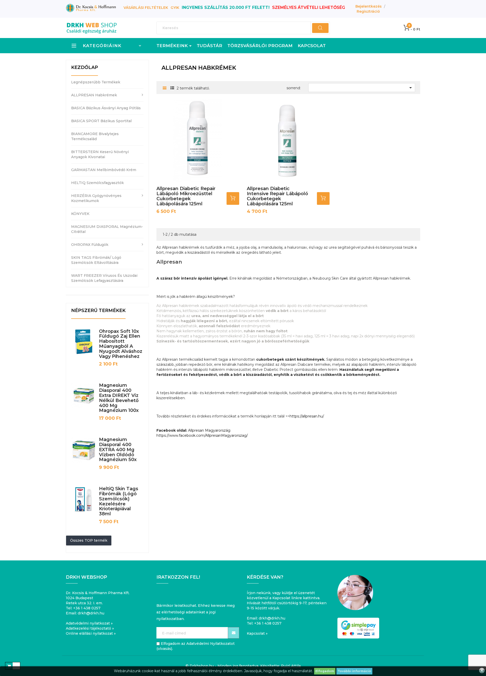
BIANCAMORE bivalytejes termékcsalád (95, 136)
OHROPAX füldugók (89, 244)
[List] (172, 88)
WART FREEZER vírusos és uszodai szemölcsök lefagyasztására (104, 278)
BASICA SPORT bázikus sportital (101, 121)
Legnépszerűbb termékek (95, 82)
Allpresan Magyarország (209, 430)
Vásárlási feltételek (146, 7)
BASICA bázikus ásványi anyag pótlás (106, 108)
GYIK (175, 7)
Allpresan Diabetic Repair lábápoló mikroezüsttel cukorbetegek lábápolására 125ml (185, 196)
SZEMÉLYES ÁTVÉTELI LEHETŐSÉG (308, 7)
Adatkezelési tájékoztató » (90, 628)
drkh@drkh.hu (91, 613)
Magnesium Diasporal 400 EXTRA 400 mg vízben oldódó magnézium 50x (118, 449)
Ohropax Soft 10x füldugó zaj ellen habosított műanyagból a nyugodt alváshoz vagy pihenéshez (120, 343)
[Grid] (164, 88)
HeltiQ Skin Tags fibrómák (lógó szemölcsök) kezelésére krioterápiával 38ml (118, 501)
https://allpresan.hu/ (307, 416)
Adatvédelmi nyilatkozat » (89, 623)
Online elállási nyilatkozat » (91, 633)
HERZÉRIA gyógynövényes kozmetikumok (96, 198)
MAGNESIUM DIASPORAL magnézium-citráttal (107, 229)
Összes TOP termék (88, 540)
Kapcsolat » (257, 633)
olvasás (164, 648)
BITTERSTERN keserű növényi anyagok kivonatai (100, 154)
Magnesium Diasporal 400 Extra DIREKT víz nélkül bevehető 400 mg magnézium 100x (119, 397)
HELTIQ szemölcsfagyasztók (97, 182)
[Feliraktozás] (233, 632)
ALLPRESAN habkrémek (94, 95)
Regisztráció (368, 11)
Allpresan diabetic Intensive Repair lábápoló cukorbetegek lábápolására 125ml (277, 196)
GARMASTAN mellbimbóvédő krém (103, 170)
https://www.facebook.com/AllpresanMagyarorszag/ (202, 435)
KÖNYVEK (80, 213)
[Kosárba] (233, 198)
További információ (354, 671)
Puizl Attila (291, 666)
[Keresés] (320, 28)
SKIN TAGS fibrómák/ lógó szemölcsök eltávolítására (96, 260)
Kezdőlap (84, 67)
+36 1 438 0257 (86, 608)
